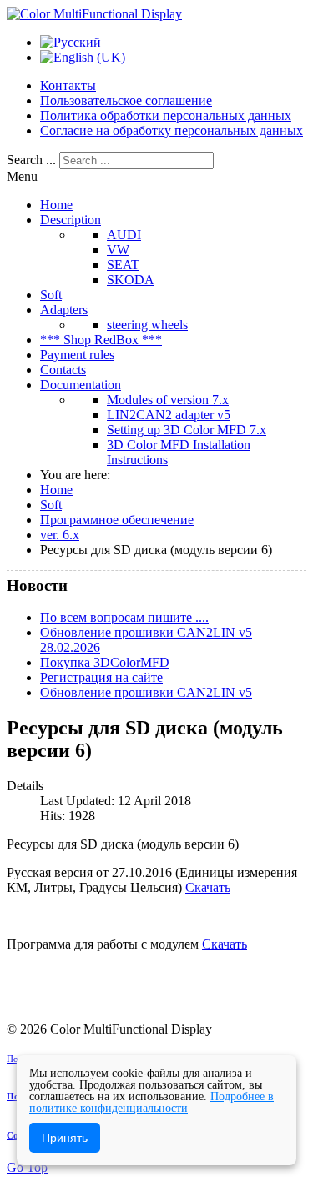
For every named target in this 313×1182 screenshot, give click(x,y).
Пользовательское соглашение (126, 100)
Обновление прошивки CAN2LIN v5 (146, 692)
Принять (65, 1137)
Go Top (27, 1167)
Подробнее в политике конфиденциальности (151, 1102)
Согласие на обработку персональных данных (171, 130)
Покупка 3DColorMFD (104, 662)
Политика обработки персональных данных (165, 115)
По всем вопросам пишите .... (124, 617)
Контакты (68, 85)
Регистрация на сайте (101, 677)
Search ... (31, 160)
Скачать (207, 887)
